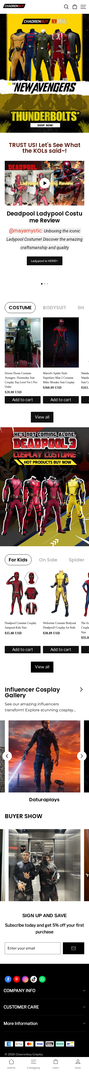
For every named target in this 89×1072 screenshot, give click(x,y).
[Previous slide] (7, 756)
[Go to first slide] (82, 756)
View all (42, 417)
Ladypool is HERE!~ (44, 261)
